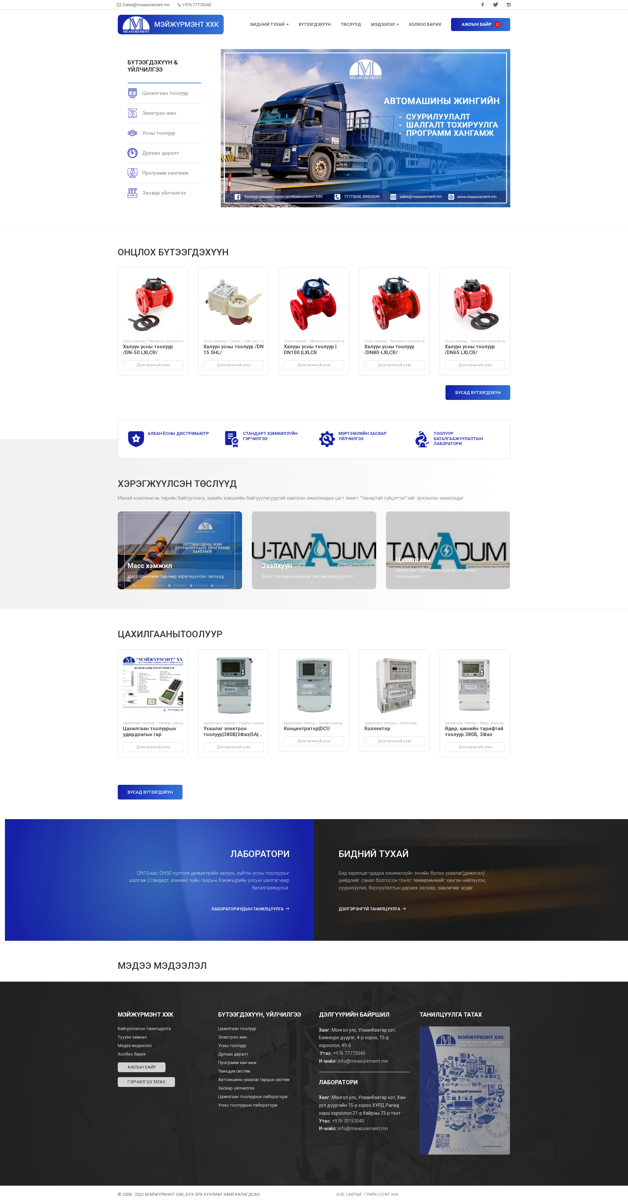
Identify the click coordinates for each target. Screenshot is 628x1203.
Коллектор (408, 723)
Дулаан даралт (160, 153)
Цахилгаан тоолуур (165, 93)
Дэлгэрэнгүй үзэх (153, 365)
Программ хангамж (165, 173)
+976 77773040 (196, 4)
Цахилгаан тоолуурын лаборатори (253, 1096)
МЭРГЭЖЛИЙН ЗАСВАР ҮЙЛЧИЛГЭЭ (363, 436)
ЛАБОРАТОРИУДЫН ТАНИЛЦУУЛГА (247, 908)
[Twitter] (495, 5)
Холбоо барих (132, 1054)
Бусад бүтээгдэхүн (477, 392)
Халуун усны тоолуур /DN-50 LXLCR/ (148, 349)
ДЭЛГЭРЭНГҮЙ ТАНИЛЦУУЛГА (369, 908)
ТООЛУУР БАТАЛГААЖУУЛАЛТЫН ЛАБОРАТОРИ (458, 438)
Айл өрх (251, 341)
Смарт (235, 341)
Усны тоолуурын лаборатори (247, 1105)
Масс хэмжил (150, 566)
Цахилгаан (413, 560)
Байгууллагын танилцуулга (144, 1028)
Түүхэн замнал (132, 1037)
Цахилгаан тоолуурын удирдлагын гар (149, 731)
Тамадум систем (234, 1071)
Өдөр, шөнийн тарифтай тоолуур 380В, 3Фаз (474, 731)
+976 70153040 (348, 1121)
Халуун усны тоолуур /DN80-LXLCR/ (389, 349)
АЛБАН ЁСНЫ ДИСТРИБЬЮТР (178, 433)
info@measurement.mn (363, 1061)
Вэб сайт (347, 1194)
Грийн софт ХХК (381, 1194)
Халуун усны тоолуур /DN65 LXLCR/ (470, 349)
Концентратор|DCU (307, 728)
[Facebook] (482, 5)
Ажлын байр (142, 1067)
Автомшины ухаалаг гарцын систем (253, 1079)
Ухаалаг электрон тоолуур (179, 723)
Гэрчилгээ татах (146, 1081)
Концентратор (330, 723)
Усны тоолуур (158, 133)
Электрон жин (159, 113)
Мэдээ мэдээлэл (135, 1045)
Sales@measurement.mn (146, 4)
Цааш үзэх (147, 589)
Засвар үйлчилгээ (164, 193)
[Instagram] (508, 5)
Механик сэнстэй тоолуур (170, 341)
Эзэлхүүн (277, 566)
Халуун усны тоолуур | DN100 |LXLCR (310, 349)
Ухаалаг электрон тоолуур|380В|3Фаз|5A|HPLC (237, 731)
